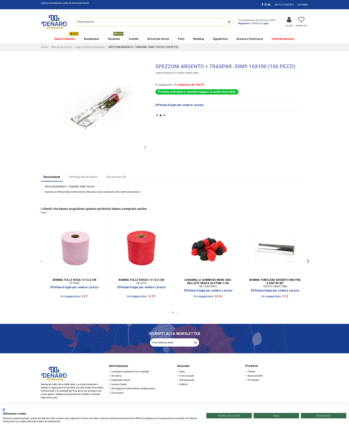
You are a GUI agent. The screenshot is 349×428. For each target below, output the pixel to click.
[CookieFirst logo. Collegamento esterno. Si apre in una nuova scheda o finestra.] (4, 409)
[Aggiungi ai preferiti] (72, 275)
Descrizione (51, 177)
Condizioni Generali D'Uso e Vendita (130, 371)
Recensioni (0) (116, 177)
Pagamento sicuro (120, 380)
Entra (182, 371)
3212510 (141, 283)
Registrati (243, 23)
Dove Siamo (117, 392)
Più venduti (253, 380)
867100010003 (208, 286)
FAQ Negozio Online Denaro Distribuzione (133, 388)
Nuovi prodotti (255, 375)
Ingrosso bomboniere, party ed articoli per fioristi (65, 3)
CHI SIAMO (302, 4)
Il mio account (186, 375)
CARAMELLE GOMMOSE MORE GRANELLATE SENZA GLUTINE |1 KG (208, 281)
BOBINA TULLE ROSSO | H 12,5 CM (141, 280)
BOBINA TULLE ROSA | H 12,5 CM (74, 280)
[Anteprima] (76, 275)
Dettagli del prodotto (83, 177)
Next (308, 261)
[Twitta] (160, 115)
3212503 (74, 283)
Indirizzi (183, 384)
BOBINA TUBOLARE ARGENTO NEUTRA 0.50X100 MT (275, 281)
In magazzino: (164, 84)
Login (265, 23)
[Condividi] (156, 115)
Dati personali (186, 380)
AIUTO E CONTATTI (284, 4)
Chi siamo (116, 375)
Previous (41, 261)
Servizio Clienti (119, 384)
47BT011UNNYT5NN (275, 286)
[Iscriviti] (195, 342)
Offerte (251, 371)
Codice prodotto (166, 73)
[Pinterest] (164, 115)
